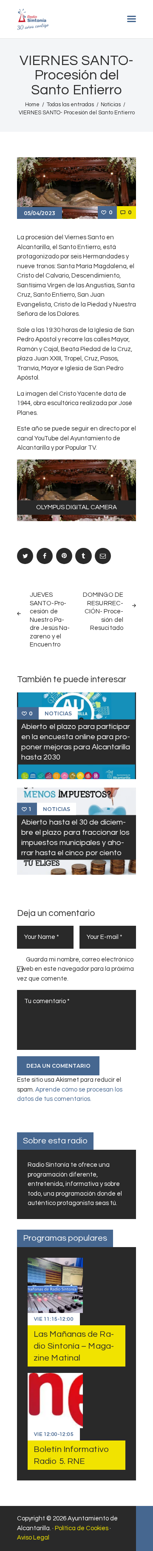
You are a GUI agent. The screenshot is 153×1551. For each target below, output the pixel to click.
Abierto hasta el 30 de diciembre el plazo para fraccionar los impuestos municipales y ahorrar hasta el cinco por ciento (75, 837)
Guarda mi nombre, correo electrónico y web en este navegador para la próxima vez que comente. (75, 969)
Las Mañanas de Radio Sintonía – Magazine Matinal (74, 1346)
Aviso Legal (33, 1537)
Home (32, 105)
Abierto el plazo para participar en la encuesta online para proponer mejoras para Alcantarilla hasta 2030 (75, 742)
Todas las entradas (70, 105)
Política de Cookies (81, 1528)
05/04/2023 (39, 213)
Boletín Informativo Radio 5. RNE (71, 1455)
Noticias (111, 105)
